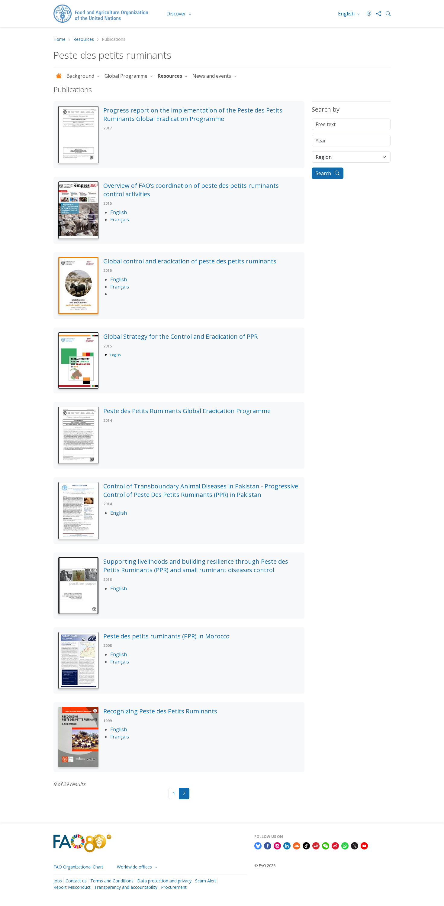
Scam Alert (205, 881)
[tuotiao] (316, 845)
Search (324, 173)
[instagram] (277, 845)
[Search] (386, 13)
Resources (83, 39)
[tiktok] (306, 845)
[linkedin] (287, 845)
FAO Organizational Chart (78, 867)
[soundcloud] (296, 845)
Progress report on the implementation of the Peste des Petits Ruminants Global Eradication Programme (192, 114)
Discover (176, 13)
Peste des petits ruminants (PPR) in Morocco (166, 636)
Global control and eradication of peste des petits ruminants (189, 261)
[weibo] (335, 845)
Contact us (76, 881)
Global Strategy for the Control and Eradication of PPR (180, 336)
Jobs (57, 881)
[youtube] (364, 845)
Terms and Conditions (112, 881)
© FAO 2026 (264, 865)
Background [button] (80, 76)
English (115, 355)
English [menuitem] (347, 13)
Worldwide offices (135, 867)
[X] (354, 845)
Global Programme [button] (127, 76)
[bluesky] (258, 845)
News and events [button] (212, 76)
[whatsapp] (345, 845)
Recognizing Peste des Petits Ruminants (160, 711)
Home (59, 39)
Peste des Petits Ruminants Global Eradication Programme (187, 411)
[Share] (376, 13)
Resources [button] (170, 76)
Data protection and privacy (164, 881)
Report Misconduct (72, 887)
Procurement (174, 887)
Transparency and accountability (125, 887)
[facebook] (267, 845)
